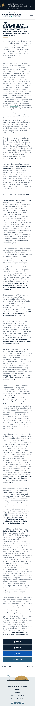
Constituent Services (17, 687)
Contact (17, 692)
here (27, 194)
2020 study (14, 106)
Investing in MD (17, 698)
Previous (7, 666)
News (17, 690)
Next (29, 666)
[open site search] (26, 14)
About (17, 684)
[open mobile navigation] (31, 15)
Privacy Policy (17, 695)
